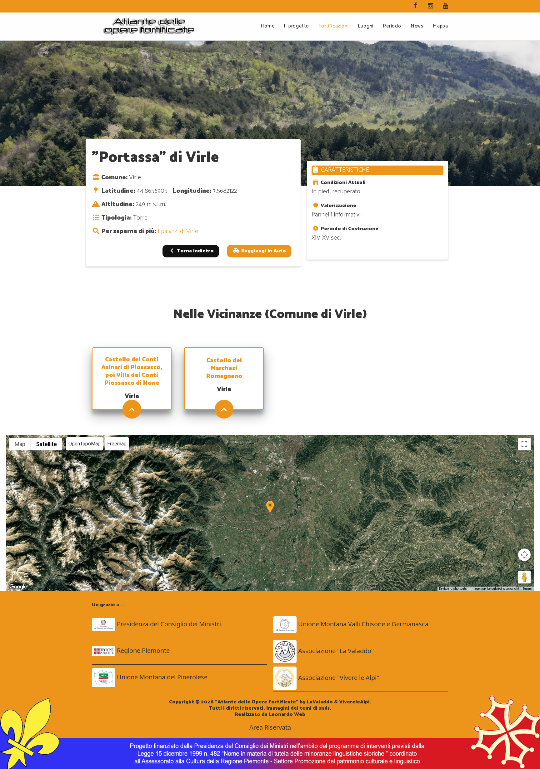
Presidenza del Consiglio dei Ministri (169, 624)
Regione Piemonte (143, 650)
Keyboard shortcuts (453, 588)
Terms (527, 588)
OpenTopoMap (84, 444)
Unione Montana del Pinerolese (162, 677)
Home (267, 26)
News (417, 26)
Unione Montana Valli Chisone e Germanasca (363, 624)
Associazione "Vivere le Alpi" (338, 677)
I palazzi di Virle (178, 231)
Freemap (117, 444)
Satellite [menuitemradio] (46, 444)
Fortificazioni (333, 26)
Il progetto (296, 26)
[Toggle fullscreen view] (524, 444)
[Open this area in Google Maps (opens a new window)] (18, 587)
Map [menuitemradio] (20, 444)
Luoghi (365, 26)
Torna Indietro (195, 251)
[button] (270, 507)
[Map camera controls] (524, 554)
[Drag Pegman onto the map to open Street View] (524, 577)
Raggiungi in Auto (263, 251)
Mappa (440, 26)
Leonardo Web (287, 714)
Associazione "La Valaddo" (336, 651)
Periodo (392, 26)
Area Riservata (270, 727)
